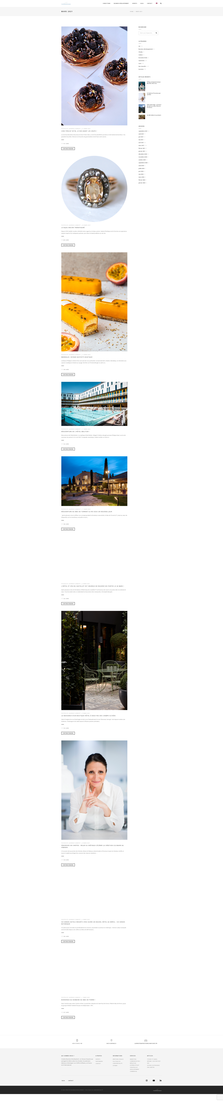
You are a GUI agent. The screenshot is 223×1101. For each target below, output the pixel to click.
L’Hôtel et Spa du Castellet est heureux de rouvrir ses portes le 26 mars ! (92, 586)
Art (139, 46)
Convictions (106, 3)
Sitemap (115, 1065)
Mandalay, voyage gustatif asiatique (76, 357)
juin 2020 (141, 171)
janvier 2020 (142, 183)
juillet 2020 (141, 168)
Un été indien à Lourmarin (154, 115)
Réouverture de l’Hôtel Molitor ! (75, 431)
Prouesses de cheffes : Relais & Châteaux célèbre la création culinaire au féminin (92, 846)
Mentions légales (118, 1059)
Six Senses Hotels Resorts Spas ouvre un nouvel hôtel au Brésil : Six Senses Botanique (93, 923)
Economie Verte (143, 57)
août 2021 (141, 134)
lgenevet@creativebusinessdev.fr (145, 1043)
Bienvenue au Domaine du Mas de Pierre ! (78, 1000)
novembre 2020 (143, 157)
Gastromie (141, 60)
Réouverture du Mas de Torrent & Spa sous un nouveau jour (86, 511)
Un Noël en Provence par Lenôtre (154, 93)
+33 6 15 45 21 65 (77, 1043)
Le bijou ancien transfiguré (73, 227)
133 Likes (66, 728)
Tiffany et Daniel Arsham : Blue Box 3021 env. (154, 82)
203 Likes (66, 240)
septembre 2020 (143, 162)
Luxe (140, 63)
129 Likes (66, 369)
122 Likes (66, 444)
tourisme (141, 69)
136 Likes (66, 524)
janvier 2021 (142, 151)
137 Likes (66, 1012)
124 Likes (66, 860)
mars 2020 (141, 177)
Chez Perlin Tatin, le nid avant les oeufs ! (79, 131)
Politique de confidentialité (94, 1090)
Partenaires (99, 1061)
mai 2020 (141, 174)
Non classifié (143, 66)
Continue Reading (68, 148)
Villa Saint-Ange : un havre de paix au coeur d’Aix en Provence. (154, 106)
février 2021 (142, 148)
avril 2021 (141, 142)
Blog (142, 3)
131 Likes (66, 143)
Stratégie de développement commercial (134, 1069)
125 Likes (66, 598)
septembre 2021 (143, 131)
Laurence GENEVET (75, 128)
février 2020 (142, 180)
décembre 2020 (143, 154)
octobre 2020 (142, 160)
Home (132, 11)
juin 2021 (141, 137)
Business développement (121, 3)
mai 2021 (141, 139)
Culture (141, 55)
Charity (141, 52)
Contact (149, 3)
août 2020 (141, 165)
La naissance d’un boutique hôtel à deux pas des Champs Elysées (88, 715)
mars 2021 (141, 145)
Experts (134, 3)
